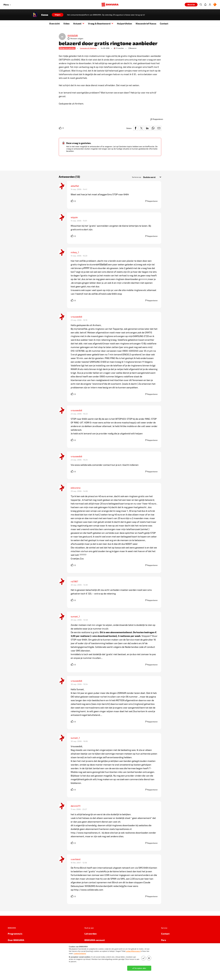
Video (66, 23)
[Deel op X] (141, 128)
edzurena (75, 487)
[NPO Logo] (215, 5)
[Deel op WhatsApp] (153, 128)
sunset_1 (75, 616)
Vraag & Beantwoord (99, 23)
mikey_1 (75, 252)
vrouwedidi (76, 316)
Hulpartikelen (124, 23)
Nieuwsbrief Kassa (146, 23)
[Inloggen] (210, 4)
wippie (74, 217)
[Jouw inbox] (205, 4)
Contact (164, 23)
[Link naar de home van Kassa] (35, 15)
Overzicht (54, 23)
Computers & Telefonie (88, 48)
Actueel (77, 23)
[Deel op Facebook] (135, 128)
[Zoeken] (200, 4)
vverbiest (76, 859)
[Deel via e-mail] (159, 128)
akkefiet (75, 185)
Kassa (44, 14)
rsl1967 (74, 581)
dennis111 (75, 805)
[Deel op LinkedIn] (147, 128)
